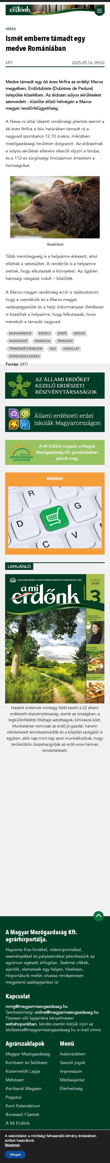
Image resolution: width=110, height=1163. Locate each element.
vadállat (71, 349)
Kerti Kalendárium (23, 1106)
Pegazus (13, 1097)
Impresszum (71, 1071)
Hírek (11, 29)
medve (79, 333)
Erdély (45, 333)
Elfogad (15, 1155)
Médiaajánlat (72, 1080)
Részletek (12, 1145)
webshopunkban (21, 1024)
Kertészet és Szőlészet (27, 1063)
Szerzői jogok (72, 1063)
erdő (62, 333)
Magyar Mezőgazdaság (28, 1054)
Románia (42, 341)
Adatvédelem (72, 1054)
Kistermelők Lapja (23, 1071)
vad (53, 349)
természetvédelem (25, 349)
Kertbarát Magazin (23, 1089)
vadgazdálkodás (24, 356)
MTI (9, 62)
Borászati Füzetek (22, 1114)
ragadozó (18, 341)
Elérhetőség (71, 1089)
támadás (65, 341)
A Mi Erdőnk (18, 1123)
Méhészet (15, 1080)
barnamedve (20, 333)
